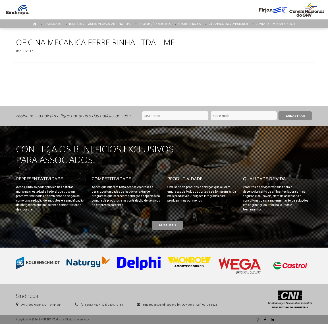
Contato (262, 24)
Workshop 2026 (284, 24)
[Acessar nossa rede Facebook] (265, 319)
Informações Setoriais (154, 24)
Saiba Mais (167, 225)
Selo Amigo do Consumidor (228, 24)
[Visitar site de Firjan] (273, 10)
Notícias (125, 24)
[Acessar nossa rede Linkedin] (272, 319)
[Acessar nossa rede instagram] (257, 319)
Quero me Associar (101, 24)
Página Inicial (35, 23)
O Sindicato (52, 24)
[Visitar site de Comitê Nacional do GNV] (307, 10)
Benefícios (76, 24)
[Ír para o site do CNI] (290, 299)
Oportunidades (189, 24)
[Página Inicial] (17, 10)
